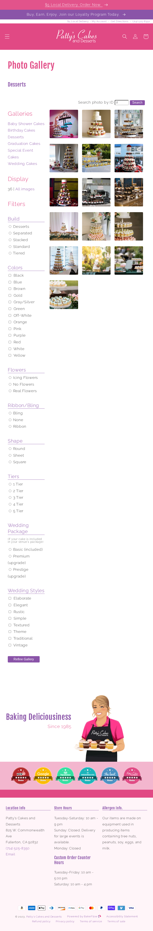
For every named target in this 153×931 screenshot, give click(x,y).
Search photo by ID (96, 102)
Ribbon (19, 426)
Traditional (22, 638)
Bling (17, 413)
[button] (7, 36)
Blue (17, 282)
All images (25, 189)
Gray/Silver (23, 302)
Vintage (20, 645)
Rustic (18, 611)
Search (137, 102)
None (17, 420)
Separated (22, 233)
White (18, 349)
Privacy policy (65, 921)
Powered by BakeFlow (82, 916)
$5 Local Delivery (77, 21)
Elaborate (21, 598)
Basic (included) (27, 549)
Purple (19, 335)
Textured (20, 625)
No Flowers (23, 384)
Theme (19, 631)
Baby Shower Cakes (26, 123)
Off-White (22, 315)
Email (10, 854)
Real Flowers (24, 391)
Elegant (20, 605)
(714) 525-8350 (141, 21)
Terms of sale (116, 921)
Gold (17, 295)
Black (18, 275)
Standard (21, 246)
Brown (18, 288)
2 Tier (17, 491)
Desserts (16, 137)
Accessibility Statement (122, 916)
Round (18, 448)
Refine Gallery (24, 659)
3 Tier (17, 497)
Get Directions (119, 21)
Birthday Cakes (21, 130)
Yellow (19, 355)
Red (16, 342)
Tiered (18, 253)
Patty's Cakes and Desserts (44, 916)
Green (18, 308)
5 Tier (17, 511)
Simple (19, 618)
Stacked (20, 240)
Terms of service (91, 921)
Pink (17, 328)
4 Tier (17, 504)
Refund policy (41, 921)
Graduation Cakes (24, 143)
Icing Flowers (25, 377)
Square (19, 462)
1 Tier (17, 484)
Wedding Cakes (22, 163)
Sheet (18, 455)
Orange (19, 322)
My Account (99, 21)
